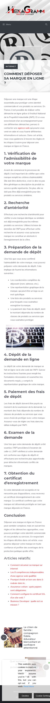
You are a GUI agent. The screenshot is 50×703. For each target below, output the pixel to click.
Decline (25, 695)
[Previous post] (4, 637)
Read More (28, 686)
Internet (11, 66)
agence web (24, 128)
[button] (46, 24)
